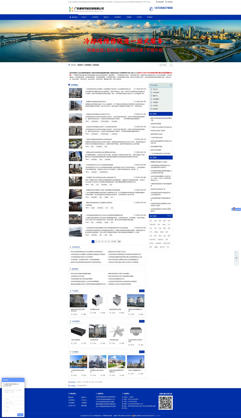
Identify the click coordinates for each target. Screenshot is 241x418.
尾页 (119, 241)
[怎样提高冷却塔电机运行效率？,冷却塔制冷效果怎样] (75, 130)
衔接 (169, 220)
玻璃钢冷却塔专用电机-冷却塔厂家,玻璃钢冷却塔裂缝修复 (103, 190)
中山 (90, 382)
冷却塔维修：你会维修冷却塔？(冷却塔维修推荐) (85, 259)
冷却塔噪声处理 (81, 385)
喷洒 (164, 220)
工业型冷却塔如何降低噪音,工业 (105, 399)
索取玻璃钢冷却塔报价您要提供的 (106, 404)
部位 (159, 224)
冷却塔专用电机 (105, 121)
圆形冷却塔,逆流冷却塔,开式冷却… (78, 310)
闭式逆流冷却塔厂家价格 (158, 130)
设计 (112, 197)
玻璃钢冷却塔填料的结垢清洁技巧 (96, 101)
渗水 (151, 220)
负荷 (155, 220)
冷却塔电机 (114, 121)
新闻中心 (106, 17)
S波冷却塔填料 (75, 340)
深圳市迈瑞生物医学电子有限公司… (116, 371)
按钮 (169, 235)
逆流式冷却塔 (166, 243)
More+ (169, 216)
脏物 (160, 235)
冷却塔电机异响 (104, 172)
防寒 (169, 228)
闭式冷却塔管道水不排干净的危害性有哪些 (120, 276)
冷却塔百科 (95, 17)
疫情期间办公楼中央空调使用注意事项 (119, 284)
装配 (164, 228)
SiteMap (158, 415)
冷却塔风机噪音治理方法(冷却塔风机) (82, 257)
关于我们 (139, 17)
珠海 (86, 382)
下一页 (114, 241)
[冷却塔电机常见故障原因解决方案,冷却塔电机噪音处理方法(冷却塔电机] (75, 231)
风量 (101, 159)
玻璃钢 (106, 197)
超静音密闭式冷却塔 (115, 309)
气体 (155, 228)
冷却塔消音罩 (94, 340)
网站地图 (161, 2)
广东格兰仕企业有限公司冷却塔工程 (161, 127)
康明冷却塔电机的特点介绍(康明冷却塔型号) (99, 202)
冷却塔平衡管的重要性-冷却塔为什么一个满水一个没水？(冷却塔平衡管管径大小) (161, 178)
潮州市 (79, 382)
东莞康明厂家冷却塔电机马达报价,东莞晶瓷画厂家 (101, 177)
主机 (151, 235)
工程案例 (128, 17)
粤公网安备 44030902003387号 (144, 415)
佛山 (93, 382)
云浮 (96, 382)
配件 (151, 247)
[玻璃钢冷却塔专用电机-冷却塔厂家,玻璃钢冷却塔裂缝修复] (75, 194)
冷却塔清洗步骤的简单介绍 (116, 279)
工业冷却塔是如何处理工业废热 (105, 401)
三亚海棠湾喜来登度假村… (77, 371)
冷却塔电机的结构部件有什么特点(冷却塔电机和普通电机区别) (104, 215)
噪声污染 (162, 247)
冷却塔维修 (87, 9)
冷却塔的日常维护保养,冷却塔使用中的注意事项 (122, 281)
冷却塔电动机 (94, 121)
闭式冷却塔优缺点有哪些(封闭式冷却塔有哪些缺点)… (124, 259)
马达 (97, 184)
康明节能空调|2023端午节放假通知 (118, 273)
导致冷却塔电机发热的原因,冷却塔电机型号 (99, 139)
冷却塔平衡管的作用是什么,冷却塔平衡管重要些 (85, 281)
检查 (167, 232)
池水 (151, 228)
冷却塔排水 (160, 239)
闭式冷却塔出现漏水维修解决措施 (81, 273)
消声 (112, 222)
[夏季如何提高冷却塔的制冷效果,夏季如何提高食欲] (75, 156)
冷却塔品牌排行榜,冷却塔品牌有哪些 (81, 279)
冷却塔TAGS (72, 405)
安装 (111, 184)
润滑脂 (161, 232)
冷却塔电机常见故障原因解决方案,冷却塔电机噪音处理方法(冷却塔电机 (107, 228)
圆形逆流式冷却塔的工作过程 (117, 251)
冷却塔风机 (94, 159)
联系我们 (170, 2)
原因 (106, 235)
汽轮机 (164, 224)
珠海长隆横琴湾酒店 (156, 146)
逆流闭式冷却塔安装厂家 (158, 189)
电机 (92, 146)
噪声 (101, 235)
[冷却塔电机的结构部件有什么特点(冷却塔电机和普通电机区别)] (75, 219)
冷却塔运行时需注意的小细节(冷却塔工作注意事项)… (124, 262)
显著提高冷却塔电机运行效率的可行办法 (98, 114)
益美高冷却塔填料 (156, 150)
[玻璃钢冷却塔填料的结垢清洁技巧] (75, 105)
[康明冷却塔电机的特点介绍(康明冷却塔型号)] (75, 206)
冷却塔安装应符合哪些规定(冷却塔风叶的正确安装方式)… (125, 254)
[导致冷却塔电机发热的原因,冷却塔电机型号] (75, 143)
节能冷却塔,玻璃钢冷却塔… (135, 310)
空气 (151, 232)
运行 (107, 208)
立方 (169, 224)
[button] (118, 60)
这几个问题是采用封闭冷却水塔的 (106, 406)
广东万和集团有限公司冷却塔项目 (160, 153)
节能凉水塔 (152, 224)
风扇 (164, 235)
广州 (83, 382)
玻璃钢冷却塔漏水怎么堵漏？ (159, 162)
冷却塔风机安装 (114, 340)
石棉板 (156, 232)
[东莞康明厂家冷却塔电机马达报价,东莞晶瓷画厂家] (75, 181)
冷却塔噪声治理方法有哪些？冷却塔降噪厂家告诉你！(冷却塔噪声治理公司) (108, 89)
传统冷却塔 (152, 239)
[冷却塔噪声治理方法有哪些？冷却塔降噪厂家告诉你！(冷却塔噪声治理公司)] (75, 93)
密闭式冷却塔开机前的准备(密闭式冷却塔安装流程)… (86, 262)
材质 (92, 222)
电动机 (93, 208)
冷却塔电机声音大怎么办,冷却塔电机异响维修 (99, 165)
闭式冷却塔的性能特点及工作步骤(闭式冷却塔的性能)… (87, 251)
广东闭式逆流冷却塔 (156, 137)
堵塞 (160, 220)
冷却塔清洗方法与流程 (77, 276)
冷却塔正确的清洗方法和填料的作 (106, 397)
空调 (160, 228)
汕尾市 (100, 382)
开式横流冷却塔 (94, 309)
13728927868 (236, 253)
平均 (168, 247)
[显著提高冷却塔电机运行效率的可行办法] (75, 118)
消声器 (151, 243)
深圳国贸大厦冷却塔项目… (96, 371)
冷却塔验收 (158, 243)
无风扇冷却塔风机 (156, 123)
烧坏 (155, 235)
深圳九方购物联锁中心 (134, 370)
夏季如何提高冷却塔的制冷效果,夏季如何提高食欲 (101, 152)
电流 (106, 146)
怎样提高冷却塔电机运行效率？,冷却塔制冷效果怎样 (101, 127)
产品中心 (84, 17)
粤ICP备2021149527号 (125, 415)
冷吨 (167, 239)
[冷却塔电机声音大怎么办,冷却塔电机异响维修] (75, 168)
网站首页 (74, 17)
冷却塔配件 (117, 17)
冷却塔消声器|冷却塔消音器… (135, 340)
